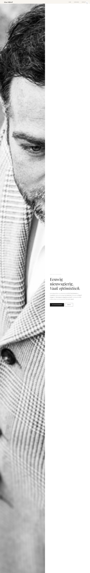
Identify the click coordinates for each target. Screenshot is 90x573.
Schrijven (76, 2)
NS (52, 299)
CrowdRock (52, 295)
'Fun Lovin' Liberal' (69, 299)
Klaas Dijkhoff (8, 2)
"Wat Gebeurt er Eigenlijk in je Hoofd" (64, 297)
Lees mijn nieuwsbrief (57, 304)
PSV (80, 297)
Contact (84, 2)
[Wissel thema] (87, 2)
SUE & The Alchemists (72, 293)
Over (70, 2)
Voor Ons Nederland (66, 295)
